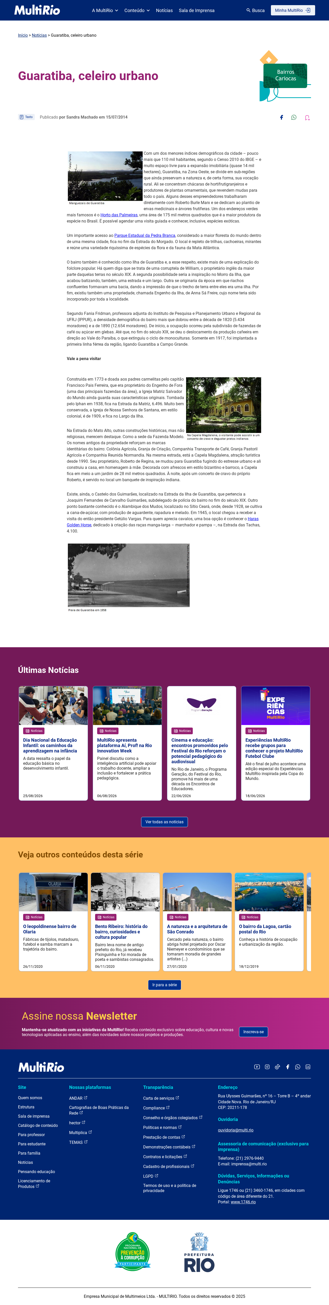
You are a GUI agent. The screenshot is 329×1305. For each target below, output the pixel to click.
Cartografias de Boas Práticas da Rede (99, 1110)
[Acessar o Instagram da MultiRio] (267, 1067)
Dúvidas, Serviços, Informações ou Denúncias (253, 1178)
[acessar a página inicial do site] (37, 10)
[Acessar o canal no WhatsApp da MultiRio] (298, 1067)
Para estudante (31, 1144)
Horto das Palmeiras (119, 214)
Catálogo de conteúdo (38, 1125)
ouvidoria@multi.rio (235, 1130)
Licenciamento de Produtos (34, 1183)
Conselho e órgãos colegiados (171, 1117)
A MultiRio (102, 10)
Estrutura (26, 1107)
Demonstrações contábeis (167, 1147)
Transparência (158, 1087)
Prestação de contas (162, 1137)
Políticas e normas (160, 1127)
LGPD (148, 1176)
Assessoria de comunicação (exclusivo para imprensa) (263, 1146)
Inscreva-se (253, 1031)
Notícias (164, 10)
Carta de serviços (159, 1098)
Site (22, 1087)
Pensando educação (36, 1171)
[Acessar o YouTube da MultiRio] (257, 1067)
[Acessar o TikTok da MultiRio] (277, 1067)
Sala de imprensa (34, 1116)
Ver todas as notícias (164, 821)
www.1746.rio (243, 1202)
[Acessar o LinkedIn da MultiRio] (308, 1067)
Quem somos (30, 1097)
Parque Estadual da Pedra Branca (144, 235)
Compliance (154, 1108)
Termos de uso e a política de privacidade (169, 1188)
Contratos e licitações (163, 1156)
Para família (29, 1153)
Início (23, 35)
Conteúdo (134, 10)
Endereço (227, 1087)
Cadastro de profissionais (166, 1166)
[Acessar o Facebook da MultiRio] (288, 1067)
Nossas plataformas (90, 1087)
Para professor (31, 1134)
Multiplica (78, 1132)
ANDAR (76, 1098)
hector (75, 1122)
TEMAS (76, 1142)
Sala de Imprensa (197, 10)
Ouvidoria (228, 1119)
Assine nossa (79, 1016)
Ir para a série (164, 984)
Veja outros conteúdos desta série (80, 854)
